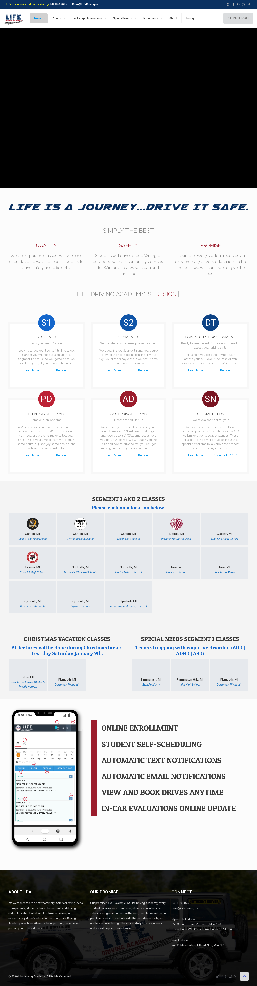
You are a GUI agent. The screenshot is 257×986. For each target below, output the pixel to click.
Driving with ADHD (225, 455)
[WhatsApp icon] (228, 4)
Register (61, 370)
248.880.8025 (58, 4)
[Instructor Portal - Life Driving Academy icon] (248, 4)
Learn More (31, 370)
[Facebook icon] (233, 4)
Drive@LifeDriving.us (85, 4)
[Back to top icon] (244, 976)
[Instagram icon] (243, 4)
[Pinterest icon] (238, 4)
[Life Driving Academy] (13, 18)
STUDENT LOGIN (238, 18)
